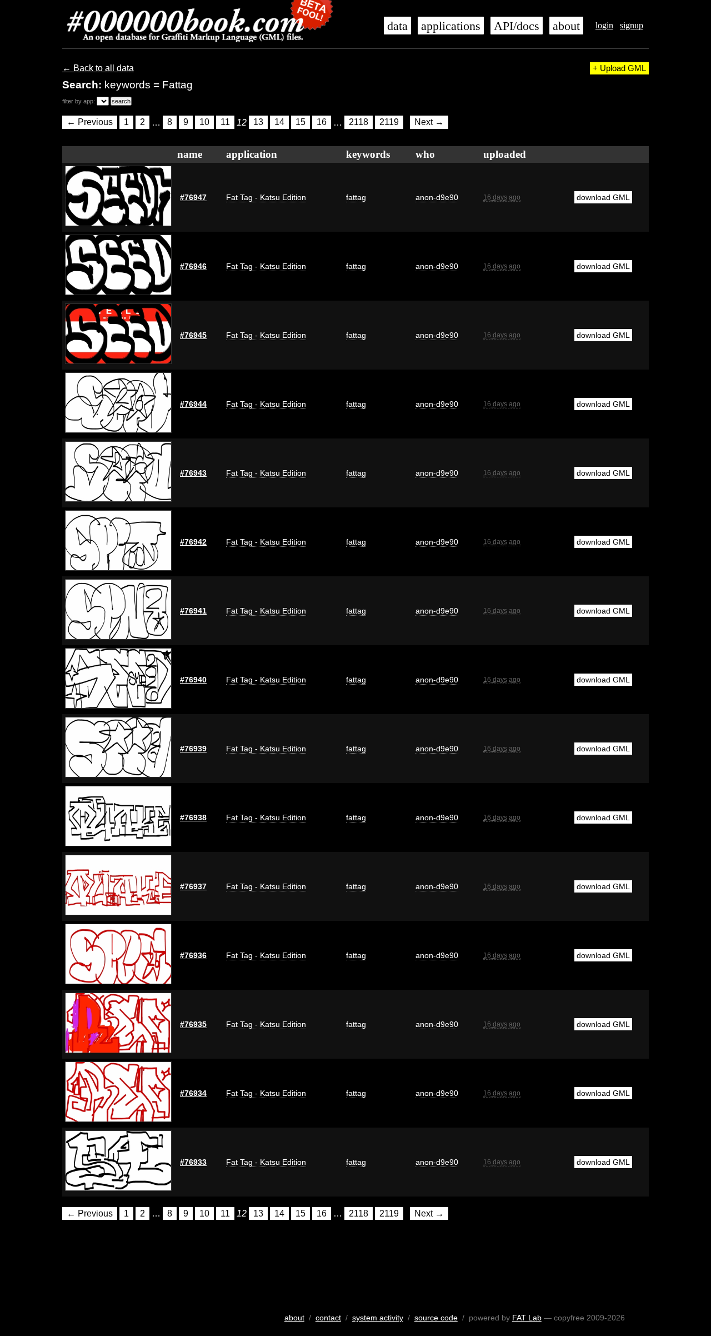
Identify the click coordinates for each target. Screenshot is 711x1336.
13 (258, 122)
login (604, 25)
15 (301, 122)
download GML (603, 197)
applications (450, 26)
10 (204, 122)
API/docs (516, 26)
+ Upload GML (619, 68)
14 (279, 122)
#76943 (193, 472)
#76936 (193, 955)
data (397, 26)
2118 (358, 122)
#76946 (193, 266)
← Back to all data (98, 68)
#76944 (193, 404)
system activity (377, 1317)
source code (436, 1317)
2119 (389, 122)
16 (322, 122)
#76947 (193, 197)
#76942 (193, 541)
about (566, 26)
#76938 (193, 817)
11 (225, 122)
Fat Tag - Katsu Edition (266, 197)
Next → (429, 122)
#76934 (193, 1093)
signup (631, 25)
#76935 (193, 1024)
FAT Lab (527, 1317)
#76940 (193, 679)
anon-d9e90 (436, 197)
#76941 (193, 610)
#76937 (193, 886)
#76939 (193, 748)
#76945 (193, 335)
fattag (356, 197)
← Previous (90, 122)
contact (328, 1317)
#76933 (193, 1162)
